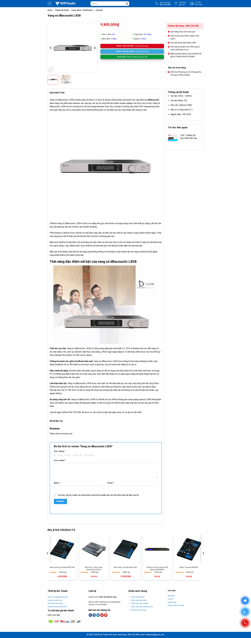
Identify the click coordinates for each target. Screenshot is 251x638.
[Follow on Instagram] (94, 615)
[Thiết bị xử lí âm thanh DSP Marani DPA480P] (157, 549)
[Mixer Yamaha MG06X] (189, 549)
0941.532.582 (54, 615)
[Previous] (51, 48)
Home (50, 10)
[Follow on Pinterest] (102, 615)
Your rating (59, 451)
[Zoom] (50, 69)
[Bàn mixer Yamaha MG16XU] (125, 549)
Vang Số (99, 10)
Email (111, 483)
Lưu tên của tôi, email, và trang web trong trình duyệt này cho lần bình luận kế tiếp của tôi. (98, 495)
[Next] (94, 48)
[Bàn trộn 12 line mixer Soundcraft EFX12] (94, 549)
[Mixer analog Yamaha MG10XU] (62, 549)
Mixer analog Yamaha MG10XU (62, 567)
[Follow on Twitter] (98, 615)
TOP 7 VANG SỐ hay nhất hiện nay (188, 137)
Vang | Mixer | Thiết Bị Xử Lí (82, 10)
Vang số (53, 100)
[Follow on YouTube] (105, 615)
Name (57, 483)
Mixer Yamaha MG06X (189, 567)
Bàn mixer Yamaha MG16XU (125, 567)
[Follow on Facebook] (90, 615)
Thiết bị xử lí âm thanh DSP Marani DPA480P (157, 568)
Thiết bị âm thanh (62, 10)
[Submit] (127, 3)
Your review (60, 460)
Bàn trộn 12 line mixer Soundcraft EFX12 (94, 568)
